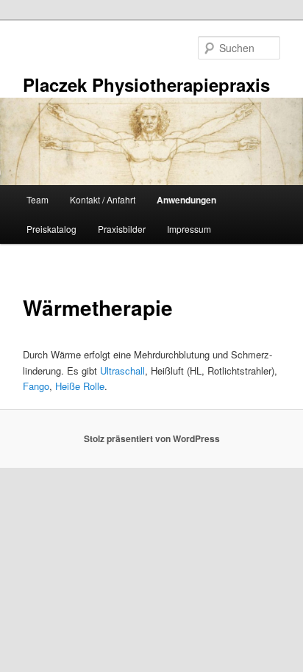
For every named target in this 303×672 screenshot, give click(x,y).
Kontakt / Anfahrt (102, 199)
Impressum (189, 229)
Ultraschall (122, 370)
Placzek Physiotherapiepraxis (146, 84)
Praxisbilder (122, 229)
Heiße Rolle (79, 386)
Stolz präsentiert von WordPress (152, 438)
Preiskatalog (51, 229)
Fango (36, 386)
